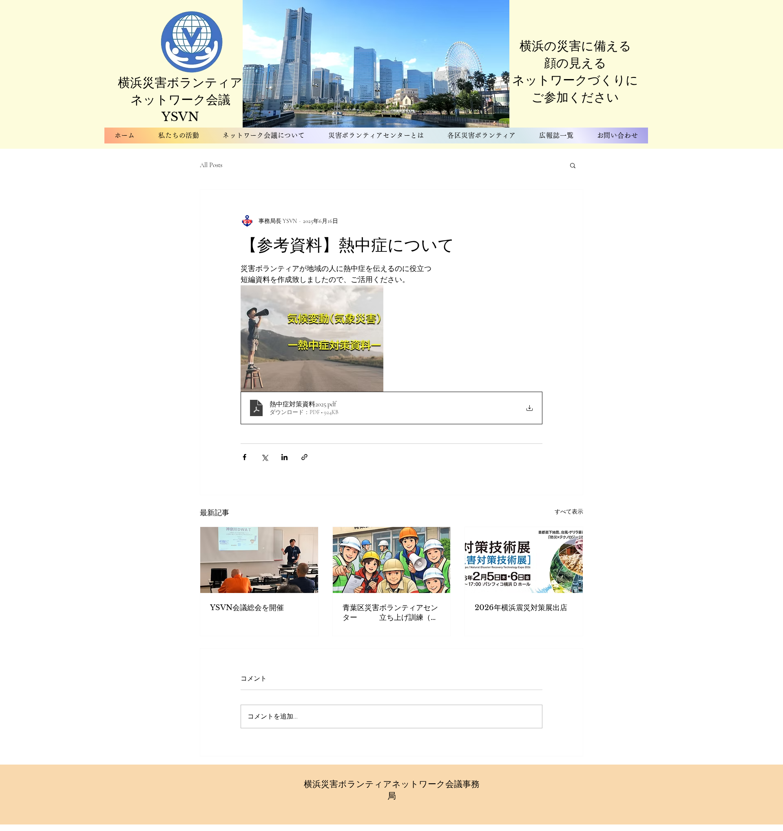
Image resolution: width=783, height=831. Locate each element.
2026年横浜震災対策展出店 (521, 607)
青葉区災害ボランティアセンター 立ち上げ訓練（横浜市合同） (390, 612)
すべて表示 (569, 511)
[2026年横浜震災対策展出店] (524, 560)
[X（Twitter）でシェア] (264, 457)
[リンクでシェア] (304, 457)
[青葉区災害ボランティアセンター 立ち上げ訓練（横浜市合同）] (392, 560)
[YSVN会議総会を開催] (259, 560)
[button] (573, 165)
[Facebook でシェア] (244, 457)
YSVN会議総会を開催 (247, 607)
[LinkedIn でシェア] (284, 457)
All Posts (211, 165)
